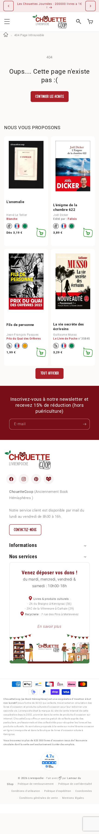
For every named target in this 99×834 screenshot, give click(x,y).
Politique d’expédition (57, 791)
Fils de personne (20, 325)
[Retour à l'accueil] (5, 35)
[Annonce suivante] (90, 6)
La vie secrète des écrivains (68, 326)
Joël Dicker (60, 215)
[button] (7, 21)
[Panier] (90, 21)
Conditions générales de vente (38, 797)
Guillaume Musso (65, 334)
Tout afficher (49, 373)
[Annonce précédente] (8, 6)
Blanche (11, 219)
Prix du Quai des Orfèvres (23, 338)
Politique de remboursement (36, 783)
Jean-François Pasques (22, 334)
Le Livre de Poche (65, 338)
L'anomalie (15, 202)
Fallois (72, 219)
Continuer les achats (49, 96)
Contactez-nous (25, 529)
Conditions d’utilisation (25, 791)
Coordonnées (83, 791)
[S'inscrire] (84, 424)
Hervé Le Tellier (16, 215)
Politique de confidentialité (75, 783)
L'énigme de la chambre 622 (65, 207)
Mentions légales (73, 797)
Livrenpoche (36, 778)
